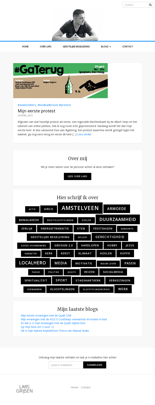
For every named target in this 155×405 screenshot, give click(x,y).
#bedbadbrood (47, 105)
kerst (65, 253)
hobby (112, 245)
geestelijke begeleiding (50, 237)
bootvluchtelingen (60, 220)
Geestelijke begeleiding (76, 46)
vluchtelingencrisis (96, 289)
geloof (82, 237)
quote (71, 272)
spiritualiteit (36, 280)
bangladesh (29, 220)
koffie (125, 253)
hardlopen (90, 245)
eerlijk (27, 228)
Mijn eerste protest (36, 111)
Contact (127, 46)
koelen (106, 253)
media (60, 263)
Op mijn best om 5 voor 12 (37, 327)
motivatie (83, 263)
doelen (86, 220)
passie (36, 272)
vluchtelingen (62, 289)
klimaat (85, 253)
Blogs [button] (105, 46)
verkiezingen (119, 280)
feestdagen (102, 228)
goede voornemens (33, 245)
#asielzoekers (27, 105)
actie (32, 209)
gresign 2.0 (63, 245)
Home (25, 46)
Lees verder (84, 134)
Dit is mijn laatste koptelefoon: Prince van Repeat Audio (55, 330)
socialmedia (113, 272)
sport (61, 280)
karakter (31, 253)
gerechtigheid (109, 237)
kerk (49, 253)
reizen (89, 272)
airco (48, 209)
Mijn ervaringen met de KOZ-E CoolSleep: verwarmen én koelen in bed (64, 319)
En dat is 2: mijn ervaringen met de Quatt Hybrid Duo (53, 323)
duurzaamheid (117, 219)
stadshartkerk (88, 280)
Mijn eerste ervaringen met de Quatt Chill (46, 315)
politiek (53, 272)
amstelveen (80, 208)
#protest (65, 105)
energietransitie (55, 228)
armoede (116, 208)
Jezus (130, 245)
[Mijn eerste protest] (77, 80)
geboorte (127, 228)
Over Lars (45, 46)
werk (123, 289)
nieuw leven (108, 263)
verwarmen (34, 289)
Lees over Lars (77, 176)
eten (81, 228)
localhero (32, 263)
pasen (130, 263)
